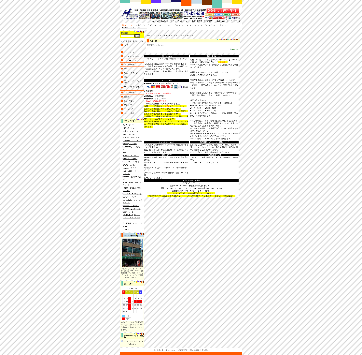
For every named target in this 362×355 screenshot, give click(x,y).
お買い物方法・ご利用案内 (202, 21)
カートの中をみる (159, 21)
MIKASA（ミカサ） (130, 159)
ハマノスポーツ (153, 35)
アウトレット (142, 28)
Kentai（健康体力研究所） (132, 178)
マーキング (128, 109)
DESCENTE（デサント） (132, 162)
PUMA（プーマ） (129, 125)
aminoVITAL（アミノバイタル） (132, 172)
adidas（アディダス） (132, 138)
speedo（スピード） (131, 206)
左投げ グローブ (142, 25)
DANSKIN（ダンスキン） (132, 141)
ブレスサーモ (178, 25)
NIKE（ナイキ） (129, 134)
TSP (124, 153)
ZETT (125, 226)
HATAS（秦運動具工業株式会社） (132, 189)
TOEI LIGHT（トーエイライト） (132, 184)
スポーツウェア (130, 52)
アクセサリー (129, 105)
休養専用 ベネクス (129, 28)
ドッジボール (129, 93)
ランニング (189, 25)
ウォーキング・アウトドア (133, 88)
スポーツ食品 (129, 101)
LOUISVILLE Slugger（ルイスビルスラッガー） (132, 217)
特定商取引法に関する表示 (188, 350)
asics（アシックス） (131, 131)
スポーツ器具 (129, 113)
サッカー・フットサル (132, 61)
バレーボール (129, 65)
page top (234, 49)
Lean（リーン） (129, 212)
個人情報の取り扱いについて (164, 350)
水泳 (126, 77)
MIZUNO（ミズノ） (130, 128)
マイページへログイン (178, 21)
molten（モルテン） (131, 156)
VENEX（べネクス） (130, 197)
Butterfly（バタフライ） (131, 148)
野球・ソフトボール (131, 56)
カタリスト (168, 25)
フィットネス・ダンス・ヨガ (132, 41)
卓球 (126, 69)
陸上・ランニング (131, 73)
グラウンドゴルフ (210, 25)
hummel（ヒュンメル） (132, 209)
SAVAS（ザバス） (129, 165)
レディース (198, 25)
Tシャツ (127, 45)
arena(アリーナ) (130, 144)
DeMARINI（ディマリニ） (133, 223)
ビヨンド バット (156, 25)
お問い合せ (221, 21)
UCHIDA (126, 229)
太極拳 (126, 97)
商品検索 (124, 33)
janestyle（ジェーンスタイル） (132, 201)
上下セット (222, 25)
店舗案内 (205, 350)
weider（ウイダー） (131, 168)
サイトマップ (235, 21)
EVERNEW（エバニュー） (132, 194)
